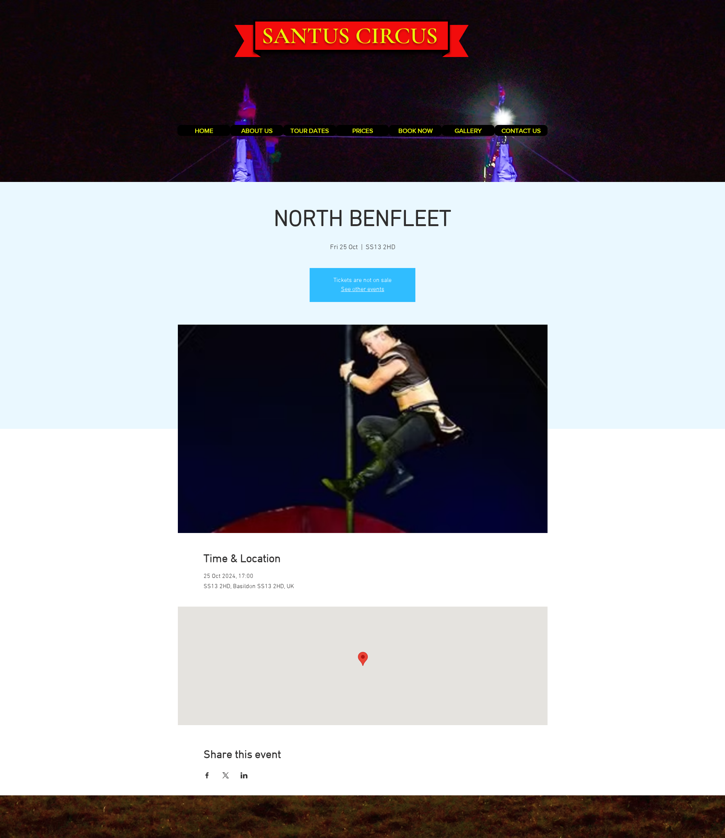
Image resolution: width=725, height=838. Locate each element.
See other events (362, 289)
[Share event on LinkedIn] (244, 775)
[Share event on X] (225, 775)
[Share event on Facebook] (207, 775)
